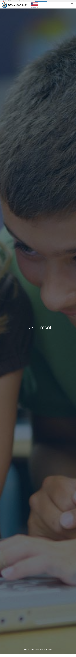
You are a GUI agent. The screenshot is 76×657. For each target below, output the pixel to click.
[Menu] (72, 4)
